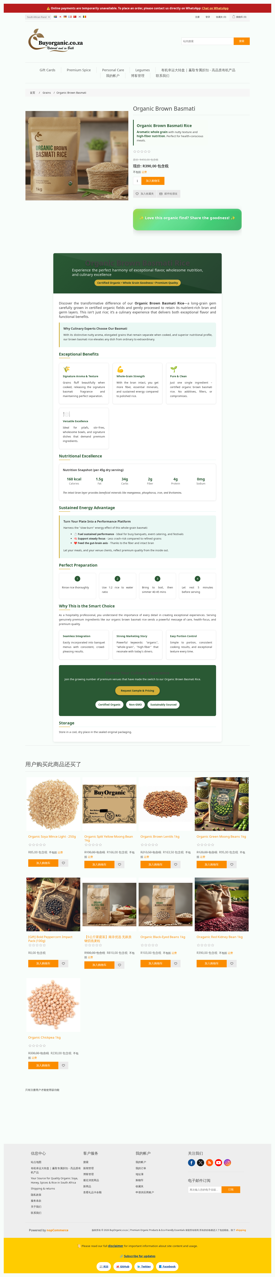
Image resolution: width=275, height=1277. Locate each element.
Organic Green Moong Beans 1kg (221, 836)
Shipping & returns (43, 1188)
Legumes (142, 70)
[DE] (65, 17)
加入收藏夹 (147, 193)
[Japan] (60, 17)
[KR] (79, 17)
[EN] (55, 17)
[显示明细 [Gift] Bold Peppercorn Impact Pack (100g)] (53, 904)
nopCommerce (57, 1230)
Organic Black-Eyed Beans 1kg (162, 937)
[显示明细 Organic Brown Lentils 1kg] (165, 804)
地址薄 (139, 1174)
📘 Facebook (167, 1266)
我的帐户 (113, 75)
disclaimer (115, 1246)
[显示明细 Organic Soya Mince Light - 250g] (53, 804)
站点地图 (36, 1162)
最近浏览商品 (91, 1180)
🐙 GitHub (122, 1266)
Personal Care (113, 70)
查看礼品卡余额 (92, 1192)
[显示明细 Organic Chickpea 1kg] (53, 1005)
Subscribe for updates (139, 1256)
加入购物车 (153, 180)
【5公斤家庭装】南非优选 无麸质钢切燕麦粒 (108, 939)
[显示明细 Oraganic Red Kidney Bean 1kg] (222, 904)
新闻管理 (88, 1168)
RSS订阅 (209, 1162)
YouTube (218, 1162)
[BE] (84, 17)
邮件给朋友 (171, 193)
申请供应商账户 (145, 1192)
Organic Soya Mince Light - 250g (52, 836)
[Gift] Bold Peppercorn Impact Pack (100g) (50, 939)
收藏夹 (139, 1186)
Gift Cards (47, 70)
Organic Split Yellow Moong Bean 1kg (108, 838)
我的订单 (141, 1168)
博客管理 (137, 75)
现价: (137, 165)
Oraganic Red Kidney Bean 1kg (220, 937)
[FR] (70, 17)
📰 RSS (103, 1266)
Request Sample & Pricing (137, 690)
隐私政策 (36, 1194)
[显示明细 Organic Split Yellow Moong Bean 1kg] (109, 804)
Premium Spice (79, 70)
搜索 (241, 41)
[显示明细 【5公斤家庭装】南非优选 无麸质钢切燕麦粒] (109, 904)
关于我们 (36, 1206)
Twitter (200, 1162)
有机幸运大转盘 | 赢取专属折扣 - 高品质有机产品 (198, 70)
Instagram (227, 1162)
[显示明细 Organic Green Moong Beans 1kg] (222, 804)
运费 (144, 172)
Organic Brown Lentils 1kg (159, 836)
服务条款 (36, 1200)
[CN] (75, 17)
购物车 (139, 1180)
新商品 (87, 1186)
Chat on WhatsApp (215, 8)
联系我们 (162, 75)
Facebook (191, 1162)
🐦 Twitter (144, 1266)
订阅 (230, 1189)
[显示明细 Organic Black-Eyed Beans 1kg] (165, 904)
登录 (208, 16)
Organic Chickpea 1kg (44, 1037)
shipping (241, 1230)
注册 (197, 16)
